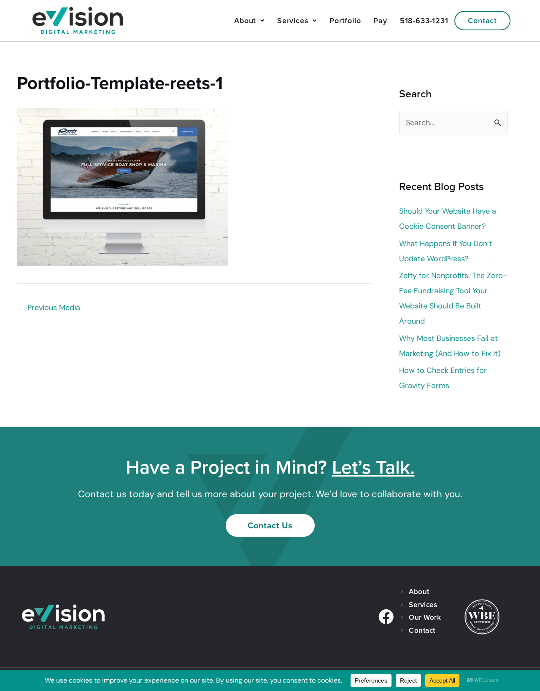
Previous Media (49, 308)
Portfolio (345, 20)
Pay (380, 20)
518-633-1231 (424, 20)
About (245, 20)
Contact (482, 20)
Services (292, 20)
